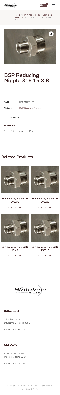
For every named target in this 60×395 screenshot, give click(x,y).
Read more (15, 207)
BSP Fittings (29, 15)
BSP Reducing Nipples (30, 107)
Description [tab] (12, 118)
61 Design (35, 389)
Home (17, 15)
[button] (53, 5)
